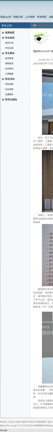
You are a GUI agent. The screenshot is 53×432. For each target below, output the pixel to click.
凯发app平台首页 (6, 17)
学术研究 (42, 17)
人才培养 (30, 17)
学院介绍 (18, 17)
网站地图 (3, 430)
